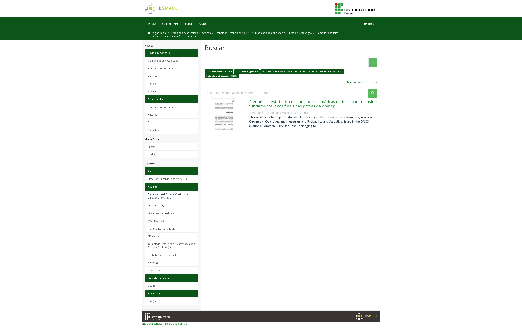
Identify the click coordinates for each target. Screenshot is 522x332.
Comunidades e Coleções (163, 60)
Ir (373, 62)
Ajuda (203, 23)
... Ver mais (154, 270)
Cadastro (153, 154)
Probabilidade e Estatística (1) (165, 255)
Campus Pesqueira (327, 33)
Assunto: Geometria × (219, 71)
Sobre (188, 23)
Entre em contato (152, 323)
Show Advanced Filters (361, 82)
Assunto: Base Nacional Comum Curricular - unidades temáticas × (302, 71)
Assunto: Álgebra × (247, 71)
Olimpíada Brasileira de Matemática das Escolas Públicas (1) (171, 245)
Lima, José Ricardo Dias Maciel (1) (167, 178)
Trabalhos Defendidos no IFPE (232, 33)
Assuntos (153, 91)
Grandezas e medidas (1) (162, 213)
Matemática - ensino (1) (161, 228)
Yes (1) (152, 301)
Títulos (152, 83)
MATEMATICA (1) (157, 220)
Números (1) (155, 236)
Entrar (151, 146)
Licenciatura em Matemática (168, 36)
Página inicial (159, 33)
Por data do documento (162, 68)
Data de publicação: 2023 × (221, 75)
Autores (152, 76)
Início (152, 23)
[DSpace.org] (366, 316)
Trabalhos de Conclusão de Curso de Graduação (283, 33)
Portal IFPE (170, 23)
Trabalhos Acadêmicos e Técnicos (191, 33)
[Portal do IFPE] (356, 8)
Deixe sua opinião (176, 323)
